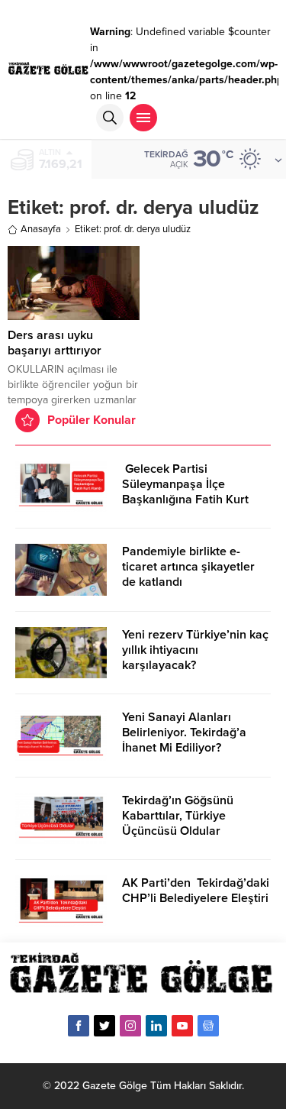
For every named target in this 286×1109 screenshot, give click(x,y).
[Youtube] (182, 1025)
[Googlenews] (208, 1025)
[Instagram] (130, 1025)
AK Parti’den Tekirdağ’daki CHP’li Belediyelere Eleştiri (195, 890)
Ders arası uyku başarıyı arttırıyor (54, 343)
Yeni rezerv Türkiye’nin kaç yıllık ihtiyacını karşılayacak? (195, 650)
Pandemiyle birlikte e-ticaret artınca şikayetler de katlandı (188, 567)
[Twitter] (104, 1025)
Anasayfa (41, 229)
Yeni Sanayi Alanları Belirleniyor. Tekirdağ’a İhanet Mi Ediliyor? (184, 732)
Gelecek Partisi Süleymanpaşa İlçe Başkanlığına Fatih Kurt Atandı (185, 491)
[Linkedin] (156, 1025)
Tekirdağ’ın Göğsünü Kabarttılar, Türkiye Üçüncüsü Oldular (177, 816)
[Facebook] (78, 1025)
